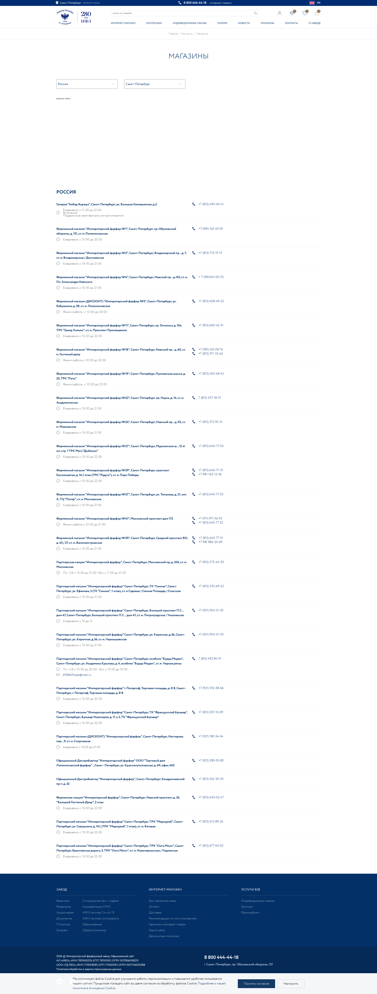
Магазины (267, 23)
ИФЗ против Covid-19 (98, 912)
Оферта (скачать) (94, 930)
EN (319, 3)
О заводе (315, 23)
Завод (61, 889)
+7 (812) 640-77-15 (211, 470)
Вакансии (62, 901)
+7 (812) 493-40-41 (211, 204)
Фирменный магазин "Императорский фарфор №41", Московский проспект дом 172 (114, 518)
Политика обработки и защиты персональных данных (88, 969)
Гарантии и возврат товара (167, 924)
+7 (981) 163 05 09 (211, 229)
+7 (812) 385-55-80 (211, 760)
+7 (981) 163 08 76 (211, 349)
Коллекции (154, 23)
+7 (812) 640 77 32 (211, 523)
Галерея (222, 23)
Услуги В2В (250, 889)
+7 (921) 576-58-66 (211, 688)
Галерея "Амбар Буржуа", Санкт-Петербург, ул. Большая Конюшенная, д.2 (106, 204)
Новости (244, 23)
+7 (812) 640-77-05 (211, 446)
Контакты (291, 23)
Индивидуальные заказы (190, 23)
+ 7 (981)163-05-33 (211, 277)
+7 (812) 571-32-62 (211, 354)
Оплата (154, 906)
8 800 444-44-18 (195, 3)
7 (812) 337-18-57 (210, 398)
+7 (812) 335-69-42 (211, 586)
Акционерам (65, 912)
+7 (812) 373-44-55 (211, 562)
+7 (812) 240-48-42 (211, 374)
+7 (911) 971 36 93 (210, 518)
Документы (64, 918)
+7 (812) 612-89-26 (211, 822)
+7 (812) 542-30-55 (211, 779)
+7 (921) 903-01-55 (211, 610)
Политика (63, 924)
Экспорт (247, 906)
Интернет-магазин (123, 23)
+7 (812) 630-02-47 (211, 797)
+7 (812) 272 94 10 (210, 422)
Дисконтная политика (164, 936)
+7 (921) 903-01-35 (211, 634)
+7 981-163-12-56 (210, 474)
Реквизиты (63, 906)
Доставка (155, 912)
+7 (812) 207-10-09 (211, 712)
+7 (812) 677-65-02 (211, 846)
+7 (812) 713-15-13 (210, 253)
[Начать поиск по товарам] (255, 13)
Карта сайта (157, 930)
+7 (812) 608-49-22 (211, 301)
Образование (92, 924)
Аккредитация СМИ (96, 906)
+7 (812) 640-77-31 (211, 538)
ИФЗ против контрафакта (100, 918)
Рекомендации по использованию (173, 918)
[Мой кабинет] (280, 13)
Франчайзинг (250, 912)
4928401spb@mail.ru (77, 675)
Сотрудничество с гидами (100, 901)
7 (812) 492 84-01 (210, 659)
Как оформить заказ (162, 901)
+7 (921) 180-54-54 (211, 736)
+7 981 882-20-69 (210, 542)
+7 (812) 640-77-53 (211, 494)
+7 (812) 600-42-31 (211, 325)
